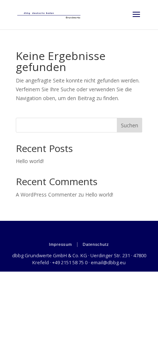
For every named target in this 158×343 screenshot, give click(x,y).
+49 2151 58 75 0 (69, 262)
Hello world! (30, 161)
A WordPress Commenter (46, 194)
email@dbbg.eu (108, 262)
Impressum (60, 244)
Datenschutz (96, 244)
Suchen (129, 125)
